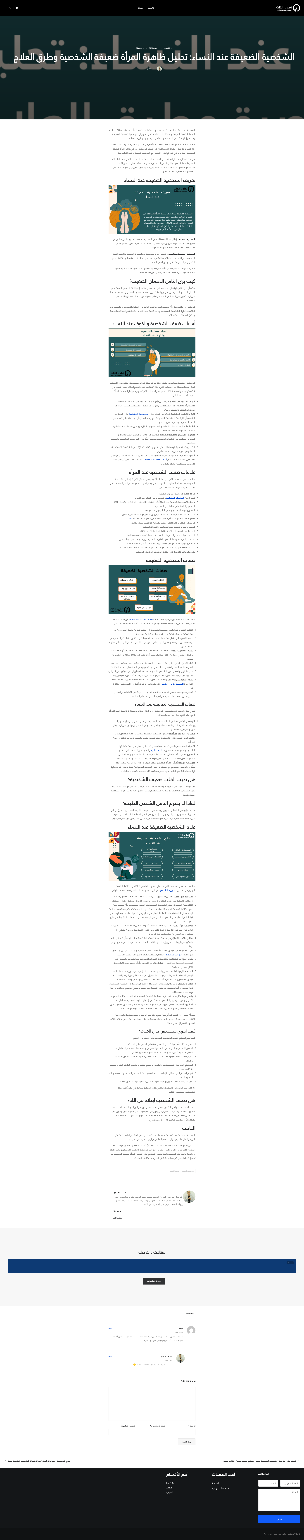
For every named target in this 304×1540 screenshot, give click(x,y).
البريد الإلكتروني (157, 1426)
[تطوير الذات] (288, 8)
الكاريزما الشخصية (167, 890)
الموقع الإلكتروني (127, 1426)
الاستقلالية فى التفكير (173, 683)
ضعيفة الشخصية (174, 1171)
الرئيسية (151, 8)
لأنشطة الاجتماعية (175, 498)
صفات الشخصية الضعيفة (141, 619)
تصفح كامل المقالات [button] (154, 1281)
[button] (17, 8)
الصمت (129, 518)
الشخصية (167, 48)
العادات (169, 1487)
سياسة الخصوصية (221, 1488)
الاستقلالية (156, 750)
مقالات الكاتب (117, 1217)
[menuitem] (150, 8)
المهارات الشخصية (174, 954)
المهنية (169, 1492)
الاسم (191, 1426)
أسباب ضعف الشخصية (156, 459)
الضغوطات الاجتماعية (139, 414)
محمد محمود (151, 68)
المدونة (141, 8)
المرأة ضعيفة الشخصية (188, 1171)
